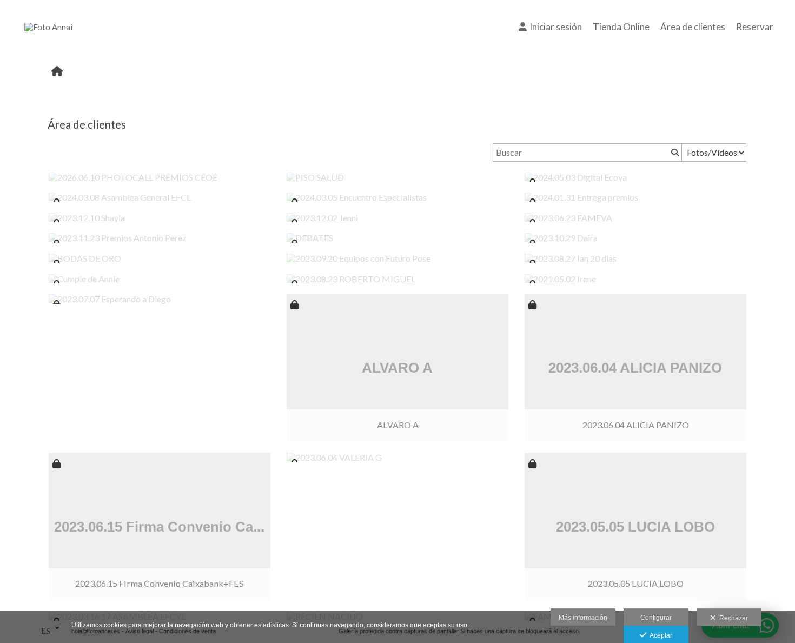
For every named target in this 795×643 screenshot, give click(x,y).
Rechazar (732, 618)
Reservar (754, 26)
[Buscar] (674, 152)
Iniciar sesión (555, 26)
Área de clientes (692, 26)
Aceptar (659, 635)
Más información (583, 617)
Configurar (656, 617)
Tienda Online (621, 26)
